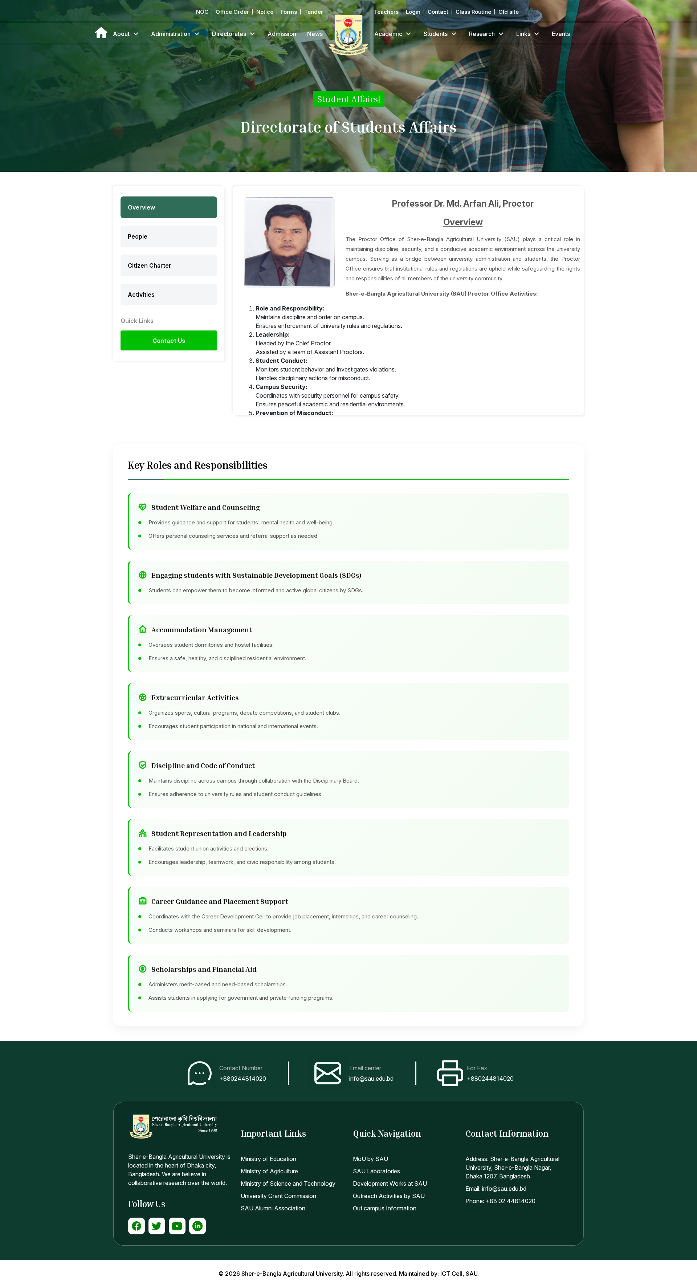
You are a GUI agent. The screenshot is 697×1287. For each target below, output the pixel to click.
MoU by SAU (370, 1158)
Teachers (386, 11)
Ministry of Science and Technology (288, 1183)
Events (561, 33)
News (315, 33)
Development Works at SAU (390, 1183)
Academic (388, 33)
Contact (438, 11)
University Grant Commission (278, 1195)
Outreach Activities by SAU (389, 1195)
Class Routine (473, 11)
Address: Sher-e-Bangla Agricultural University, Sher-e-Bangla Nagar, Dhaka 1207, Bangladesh (512, 1167)
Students (436, 33)
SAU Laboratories (376, 1171)
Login (413, 11)
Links (523, 33)
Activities (141, 294)
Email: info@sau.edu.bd (495, 1188)
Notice (264, 11)
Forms (289, 11)
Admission (282, 33)
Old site (508, 11)
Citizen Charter (149, 265)
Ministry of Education (268, 1158)
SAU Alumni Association (273, 1208)
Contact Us (168, 340)
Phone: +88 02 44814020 (500, 1201)
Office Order (232, 11)
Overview (141, 207)
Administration (171, 33)
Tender (313, 11)
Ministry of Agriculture (269, 1171)
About (121, 33)
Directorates (229, 33)
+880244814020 (242, 1078)
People (137, 236)
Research (482, 33)
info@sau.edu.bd (371, 1078)
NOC (202, 11)
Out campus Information (384, 1208)
